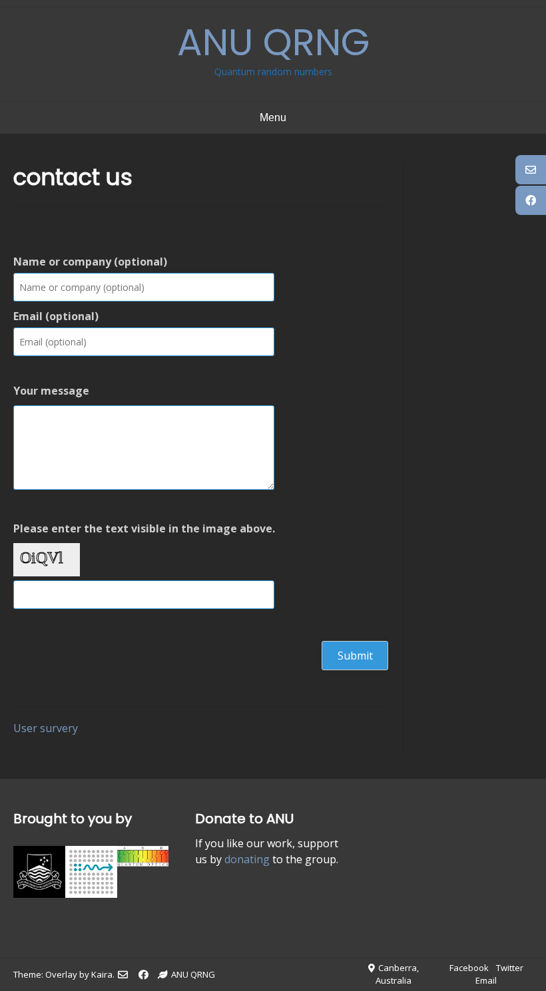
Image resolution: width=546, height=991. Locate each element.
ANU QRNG (273, 42)
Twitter (509, 968)
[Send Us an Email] (123, 975)
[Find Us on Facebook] (143, 975)
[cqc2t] (91, 894)
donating (247, 859)
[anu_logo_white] (39, 894)
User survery (45, 728)
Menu (273, 117)
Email (486, 980)
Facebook (469, 968)
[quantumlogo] (143, 862)
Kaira (102, 974)
